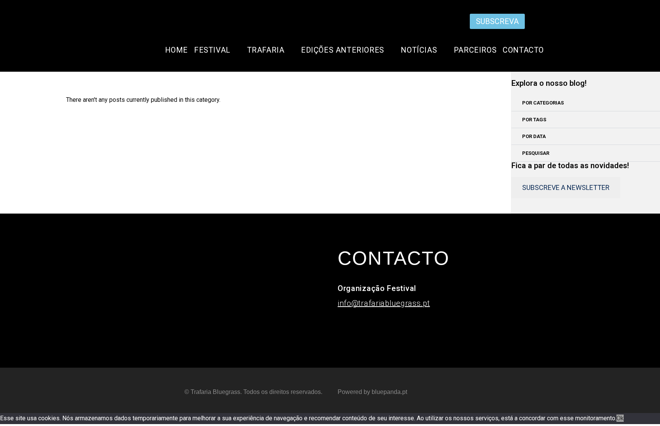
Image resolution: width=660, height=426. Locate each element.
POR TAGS (534, 119)
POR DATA (534, 136)
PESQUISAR (535, 153)
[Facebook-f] (531, 20)
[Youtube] (542, 20)
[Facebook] (371, 326)
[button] (585, 103)
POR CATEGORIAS (543, 103)
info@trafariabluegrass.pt (384, 303)
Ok (620, 418)
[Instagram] (519, 20)
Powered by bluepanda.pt (372, 392)
